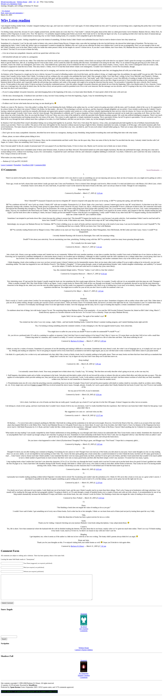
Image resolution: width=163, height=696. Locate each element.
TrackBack (27, 165)
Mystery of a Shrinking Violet (11, 4)
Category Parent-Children (84, 650)
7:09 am (98, 364)
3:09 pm (103, 341)
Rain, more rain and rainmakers (12, 13)
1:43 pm (100, 291)
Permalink (17, 165)
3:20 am (100, 193)
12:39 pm (99, 483)
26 (38, 2)
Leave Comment (7, 165)
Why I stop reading (15, 20)
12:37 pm (99, 415)
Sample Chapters (84, 675)
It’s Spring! (6, 11)
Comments (40, 165)
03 (34, 2)
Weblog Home (22, 2)
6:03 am (99, 469)
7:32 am (99, 247)
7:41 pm (103, 546)
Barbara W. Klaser (77, 341)
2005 (30, 2)
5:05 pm (99, 444)
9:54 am (104, 274)
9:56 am (99, 394)
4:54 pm (101, 498)
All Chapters (83, 629)
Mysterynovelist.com (8, 2)
